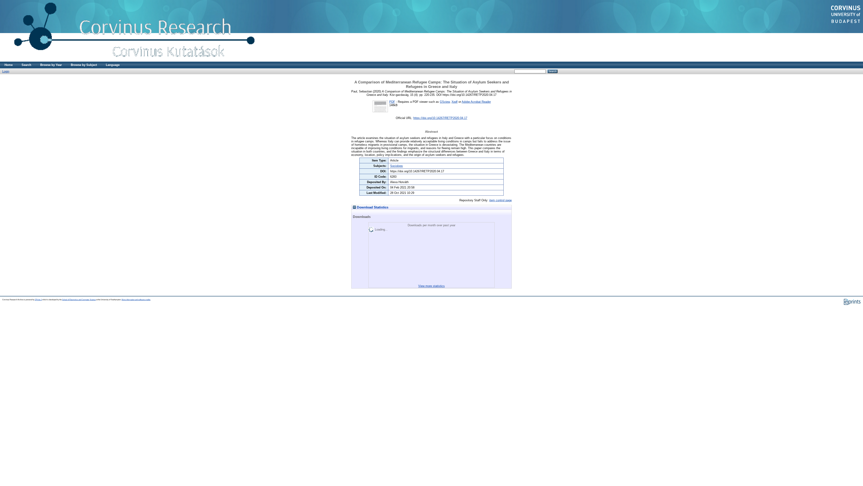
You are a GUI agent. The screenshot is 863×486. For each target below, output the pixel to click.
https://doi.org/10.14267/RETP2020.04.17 (440, 118)
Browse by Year (51, 65)
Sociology (396, 166)
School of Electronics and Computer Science (79, 300)
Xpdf (455, 101)
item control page (500, 200)
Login (5, 71)
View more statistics (431, 286)
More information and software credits (136, 300)
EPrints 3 (38, 300)
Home (8, 65)
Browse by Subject (84, 65)
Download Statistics (372, 207)
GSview (445, 101)
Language (113, 65)
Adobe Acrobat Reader (476, 101)
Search (26, 65)
